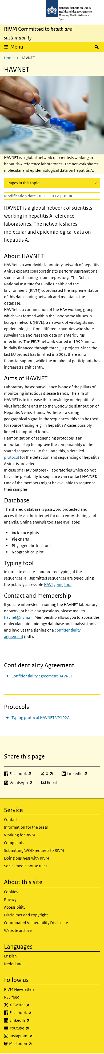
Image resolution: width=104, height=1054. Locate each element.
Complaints (14, 842)
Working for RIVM (19, 834)
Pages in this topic (23, 182)
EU (61, 347)
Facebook (35, 1012)
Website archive (18, 930)
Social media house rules (25, 865)
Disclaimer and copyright (26, 914)
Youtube (33, 1028)
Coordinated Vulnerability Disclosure (36, 922)
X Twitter (34, 1004)
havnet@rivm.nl (18, 617)
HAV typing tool (57, 584)
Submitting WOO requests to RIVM (34, 850)
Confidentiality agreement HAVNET (42, 675)
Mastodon (34, 1043)
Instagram (35, 1035)
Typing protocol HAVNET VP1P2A (40, 717)
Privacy (10, 899)
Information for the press (26, 827)
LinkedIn (34, 1020)
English (10, 956)
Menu (16, 47)
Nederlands (14, 963)
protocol (11, 457)
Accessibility (14, 907)
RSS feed (11, 997)
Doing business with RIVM (26, 858)
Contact (11, 819)
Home (9, 57)
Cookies (11, 891)
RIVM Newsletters (19, 989)
